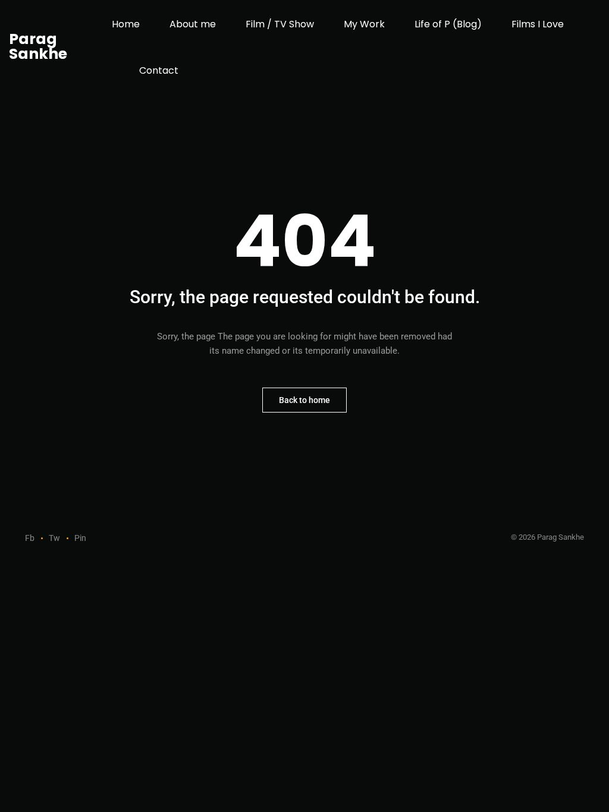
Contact (158, 70)
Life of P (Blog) (448, 24)
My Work (364, 24)
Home (126, 24)
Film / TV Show (280, 24)
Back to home (304, 400)
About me (192, 24)
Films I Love (537, 24)
